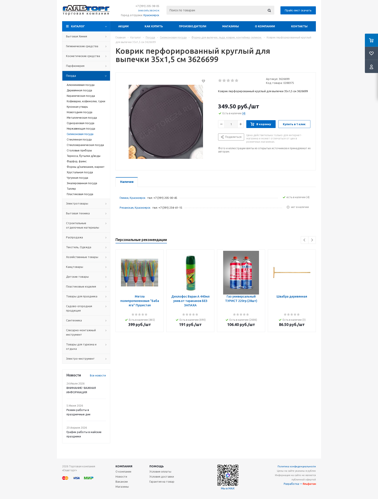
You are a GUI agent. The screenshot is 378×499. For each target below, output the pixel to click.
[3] (228, 80)
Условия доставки (161, 476)
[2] (224, 80)
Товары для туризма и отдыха (81, 346)
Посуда (71, 75)
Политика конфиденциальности (297, 466)
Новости (121, 476)
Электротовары (77, 203)
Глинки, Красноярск (132, 197)
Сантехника (74, 320)
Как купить (154, 26)
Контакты (299, 26)
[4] (233, 80)
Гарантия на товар (161, 481)
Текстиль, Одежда (78, 247)
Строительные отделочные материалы (82, 225)
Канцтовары (74, 266)
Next (312, 240)
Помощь (156, 466)
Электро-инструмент (80, 358)
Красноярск (151, 15)
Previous (304, 240)
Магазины (230, 26)
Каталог (78, 26)
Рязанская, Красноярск (135, 207)
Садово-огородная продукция (79, 308)
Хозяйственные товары (82, 256)
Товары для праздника (81, 296)
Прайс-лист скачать (298, 10)
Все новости (98, 375)
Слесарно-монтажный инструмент (81, 332)
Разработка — (293, 483)
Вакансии (122, 481)
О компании (265, 26)
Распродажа (74, 237)
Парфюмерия (75, 65)
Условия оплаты (160, 471)
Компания (124, 466)
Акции (123, 26)
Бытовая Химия (76, 36)
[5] (237, 80)
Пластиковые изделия (81, 286)
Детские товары (77, 276)
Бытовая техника (78, 213)
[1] (220, 80)
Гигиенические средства (82, 46)
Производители (192, 26)
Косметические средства (83, 55)
